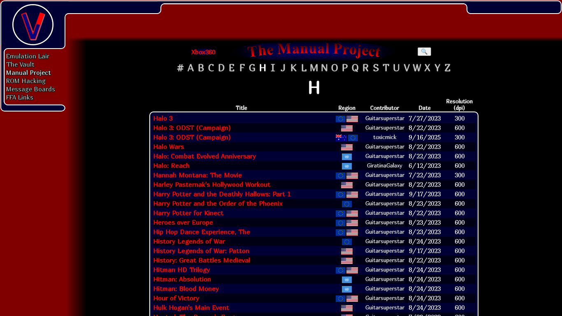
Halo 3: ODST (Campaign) (192, 127)
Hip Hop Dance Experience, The (201, 232)
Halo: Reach (171, 165)
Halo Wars (168, 146)
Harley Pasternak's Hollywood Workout (211, 184)
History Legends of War (189, 241)
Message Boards (30, 89)
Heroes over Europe (183, 222)
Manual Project (28, 72)
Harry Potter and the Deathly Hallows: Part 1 (221, 194)
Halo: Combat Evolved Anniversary (204, 156)
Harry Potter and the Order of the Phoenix (218, 203)
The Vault (20, 64)
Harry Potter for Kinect (188, 213)
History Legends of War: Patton (201, 250)
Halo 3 (162, 118)
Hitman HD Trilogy (181, 269)
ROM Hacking (26, 80)
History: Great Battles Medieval (201, 260)
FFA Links (19, 97)
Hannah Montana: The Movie (197, 175)
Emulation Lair (27, 56)
